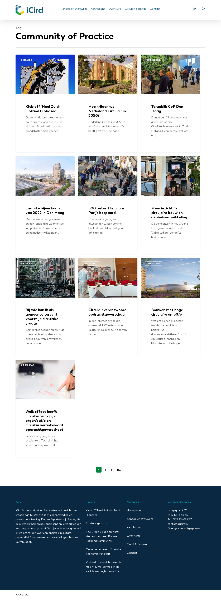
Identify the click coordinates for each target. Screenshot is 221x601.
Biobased (26, 60)
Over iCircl (133, 535)
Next (120, 470)
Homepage (134, 510)
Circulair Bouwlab (137, 544)
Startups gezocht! (97, 523)
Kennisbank (134, 527)
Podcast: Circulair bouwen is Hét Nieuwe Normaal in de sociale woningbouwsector (103, 567)
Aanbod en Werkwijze (140, 519)
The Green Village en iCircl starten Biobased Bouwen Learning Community (102, 536)
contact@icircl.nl (177, 524)
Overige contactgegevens (183, 528)
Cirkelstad (90, 60)
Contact (132, 552)
